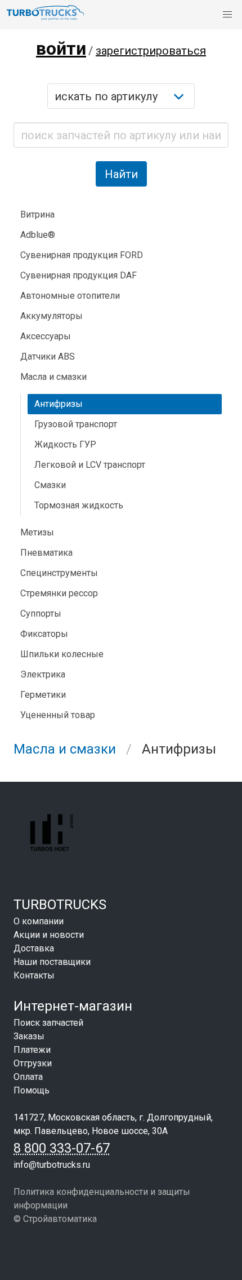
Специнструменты (59, 573)
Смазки (50, 485)
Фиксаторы (44, 633)
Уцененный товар (57, 715)
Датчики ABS (47, 356)
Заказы (29, 1036)
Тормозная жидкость (78, 505)
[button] (227, 14)
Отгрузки (33, 1063)
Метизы (37, 532)
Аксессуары (45, 336)
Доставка (34, 948)
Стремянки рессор (59, 593)
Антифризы (58, 403)
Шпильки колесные (62, 654)
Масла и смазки (65, 749)
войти (61, 48)
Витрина (37, 214)
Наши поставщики (52, 961)
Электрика (42, 674)
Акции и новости (49, 934)
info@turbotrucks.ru (52, 1164)
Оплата (28, 1076)
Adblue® (37, 234)
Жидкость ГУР (65, 444)
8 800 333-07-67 (62, 1148)
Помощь (32, 1090)
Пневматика (46, 552)
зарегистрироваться (151, 50)
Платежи (32, 1049)
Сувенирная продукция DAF (78, 275)
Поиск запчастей (48, 1022)
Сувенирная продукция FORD (81, 255)
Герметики (43, 694)
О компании (39, 921)
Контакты (34, 975)
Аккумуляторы (51, 316)
